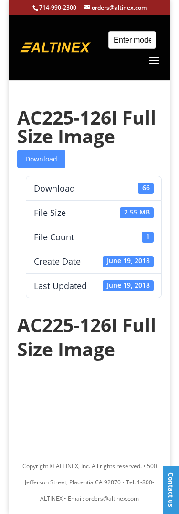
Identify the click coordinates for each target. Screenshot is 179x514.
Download (41, 158)
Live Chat (171, 490)
